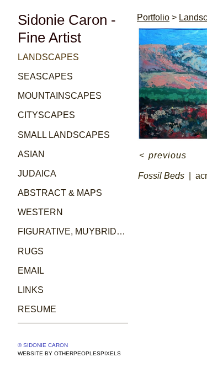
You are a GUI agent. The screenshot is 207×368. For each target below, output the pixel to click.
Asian (31, 154)
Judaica (37, 173)
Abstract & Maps (60, 193)
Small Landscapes (64, 135)
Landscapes (48, 57)
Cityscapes (46, 115)
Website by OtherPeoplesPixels (69, 353)
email (31, 270)
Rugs (31, 251)
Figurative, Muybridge (73, 231)
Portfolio (153, 17)
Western (40, 212)
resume (37, 309)
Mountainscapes (60, 95)
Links (31, 290)
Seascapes (45, 76)
